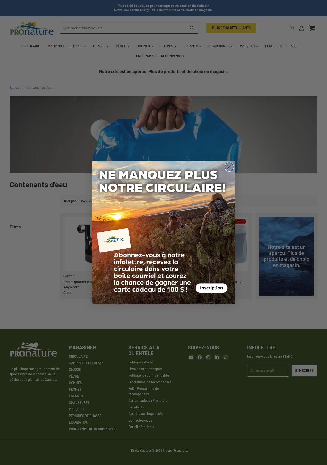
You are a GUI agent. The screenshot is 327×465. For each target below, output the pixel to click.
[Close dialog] (229, 167)
